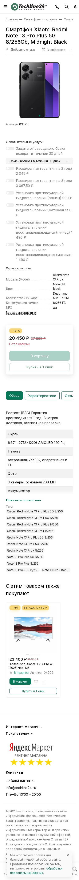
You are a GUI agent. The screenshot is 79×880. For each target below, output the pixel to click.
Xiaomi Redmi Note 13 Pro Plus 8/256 (32, 524)
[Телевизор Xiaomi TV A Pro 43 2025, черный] (33, 629)
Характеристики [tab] (42, 396)
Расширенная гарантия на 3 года (44, 183)
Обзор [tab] (14, 395)
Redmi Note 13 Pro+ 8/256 (25, 550)
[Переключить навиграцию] (5, 6)
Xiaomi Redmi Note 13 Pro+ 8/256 (30, 531)
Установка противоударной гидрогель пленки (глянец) (44, 195)
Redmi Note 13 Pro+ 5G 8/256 (27, 544)
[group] (39, 90)
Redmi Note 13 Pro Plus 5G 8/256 (30, 537)
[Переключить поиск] (66, 6)
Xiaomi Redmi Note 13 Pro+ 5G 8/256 (32, 518)
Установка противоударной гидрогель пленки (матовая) (43, 210)
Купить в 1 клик (33, 691)
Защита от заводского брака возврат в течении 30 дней (40, 151)
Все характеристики (21, 312)
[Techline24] (29, 6)
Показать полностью (23, 500)
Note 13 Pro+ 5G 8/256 (23, 570)
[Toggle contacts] (57, 6)
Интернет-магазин (22, 726)
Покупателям (17, 733)
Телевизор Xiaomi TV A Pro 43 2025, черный (31, 666)
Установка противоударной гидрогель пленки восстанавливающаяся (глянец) (44, 230)
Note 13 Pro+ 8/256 (55, 570)
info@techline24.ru (21, 788)
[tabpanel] (39, 491)
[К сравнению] (44, 681)
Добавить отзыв (23, 49)
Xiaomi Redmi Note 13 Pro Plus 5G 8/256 (35, 511)
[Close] (68, 855)
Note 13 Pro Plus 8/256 (23, 563)
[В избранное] (36, 681)
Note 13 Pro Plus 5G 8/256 (25, 557)
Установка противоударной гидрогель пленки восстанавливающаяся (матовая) (44, 252)
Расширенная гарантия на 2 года (44, 171)
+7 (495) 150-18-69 (21, 781)
